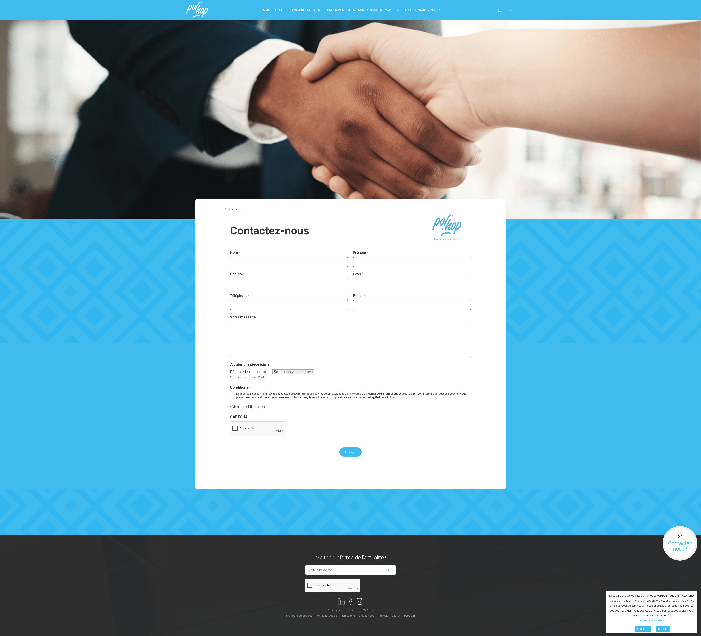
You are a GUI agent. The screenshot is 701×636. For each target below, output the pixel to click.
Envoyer (350, 452)
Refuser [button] (662, 629)
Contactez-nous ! (427, 10)
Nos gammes (336, 610)
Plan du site (348, 615)
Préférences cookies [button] (652, 620)
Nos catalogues (370, 10)
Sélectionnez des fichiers (293, 372)
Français (383, 615)
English (396, 615)
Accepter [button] (643, 629)
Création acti (366, 615)
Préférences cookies (299, 615)
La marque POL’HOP (360, 610)
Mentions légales (326, 615)
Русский (409, 615)
